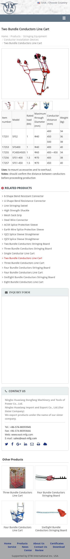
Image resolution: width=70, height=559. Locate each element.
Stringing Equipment (35, 36)
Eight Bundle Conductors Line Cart (23, 282)
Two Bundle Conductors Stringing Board (27, 244)
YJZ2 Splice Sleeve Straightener (21, 234)
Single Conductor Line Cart (19, 253)
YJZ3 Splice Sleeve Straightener (21, 239)
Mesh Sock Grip (13, 215)
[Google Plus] (18, 444)
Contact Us (17, 391)
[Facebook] (12, 444)
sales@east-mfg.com (25, 438)
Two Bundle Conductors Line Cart (23, 258)
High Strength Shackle (16, 210)
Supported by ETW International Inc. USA (35, 555)
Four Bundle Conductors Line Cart (23, 272)
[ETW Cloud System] (45, 444)
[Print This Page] (38, 444)
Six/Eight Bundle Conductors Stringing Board (29, 277)
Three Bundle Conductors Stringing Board (28, 248)
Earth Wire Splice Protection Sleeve (24, 229)
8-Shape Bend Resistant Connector (24, 196)
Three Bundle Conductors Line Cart (24, 263)
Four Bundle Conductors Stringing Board (27, 267)
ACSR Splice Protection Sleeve (21, 224)
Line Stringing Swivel (16, 205)
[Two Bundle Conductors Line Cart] (8, 105)
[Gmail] (32, 444)
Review (39, 550)
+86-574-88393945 (20, 427)
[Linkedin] (25, 444)
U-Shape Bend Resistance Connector (25, 201)
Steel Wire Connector (16, 220)
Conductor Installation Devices (21, 39)
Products (16, 36)
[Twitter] (6, 444)
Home (4, 36)
